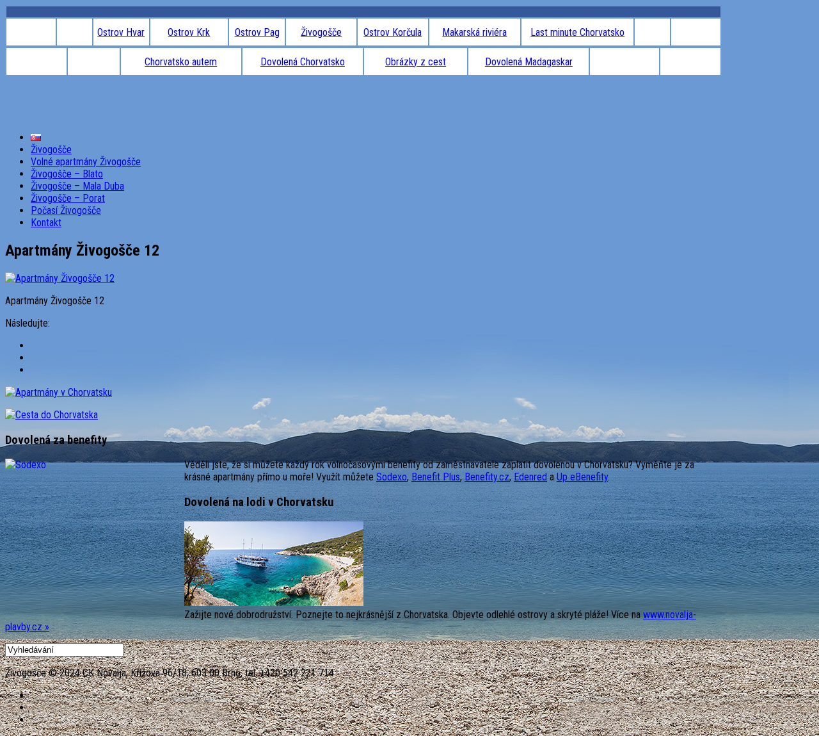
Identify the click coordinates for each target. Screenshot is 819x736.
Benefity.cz (487, 477)
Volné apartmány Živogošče (86, 162)
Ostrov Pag (257, 32)
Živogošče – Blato (67, 174)
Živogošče (321, 32)
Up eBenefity (582, 477)
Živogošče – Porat (68, 198)
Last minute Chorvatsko (577, 32)
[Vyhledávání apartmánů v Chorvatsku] (58, 392)
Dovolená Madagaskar (529, 62)
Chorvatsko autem (181, 62)
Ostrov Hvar (121, 32)
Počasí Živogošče (66, 210)
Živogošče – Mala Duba (77, 186)
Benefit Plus (435, 477)
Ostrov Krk (189, 32)
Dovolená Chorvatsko (302, 62)
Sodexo (391, 477)
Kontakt (46, 223)
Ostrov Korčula (392, 32)
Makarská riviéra (474, 32)
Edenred (530, 477)
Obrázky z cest (415, 62)
